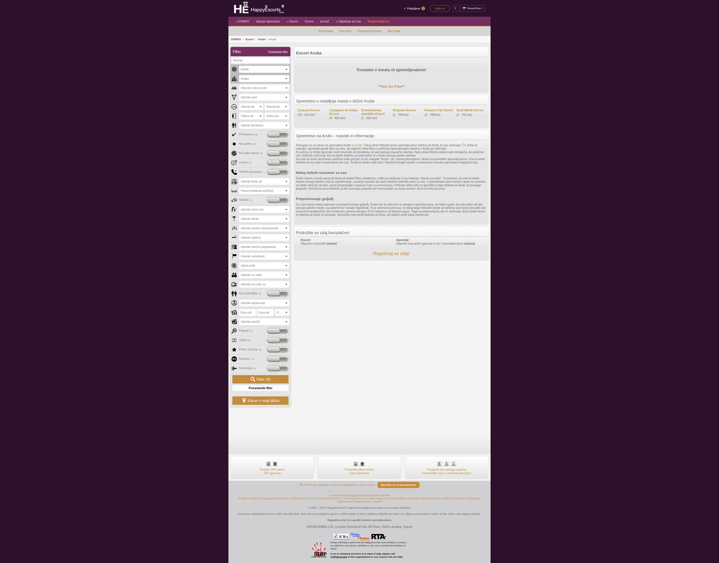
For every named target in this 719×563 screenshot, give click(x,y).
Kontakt (343, 495)
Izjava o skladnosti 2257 (296, 498)
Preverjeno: (248, 134)
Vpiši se (440, 8)
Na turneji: (247, 368)
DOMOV (242, 21)
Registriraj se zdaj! (391, 253)
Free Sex (345, 31)
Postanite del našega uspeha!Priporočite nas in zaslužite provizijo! (446, 471)
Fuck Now (326, 31)
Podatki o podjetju (248, 498)
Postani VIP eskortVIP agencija (272, 471)
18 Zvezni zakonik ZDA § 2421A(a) (333, 498)
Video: (245, 340)
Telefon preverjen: (252, 171)
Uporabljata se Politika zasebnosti (413, 498)
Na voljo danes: (251, 153)
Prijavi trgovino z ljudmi (368, 501)
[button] (264, 69)
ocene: (245, 162)
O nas (332, 495)
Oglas (353, 495)
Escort (292, 21)
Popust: (245, 330)
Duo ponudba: (250, 293)
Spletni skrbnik (381, 495)
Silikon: (245, 199)
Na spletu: (247, 143)
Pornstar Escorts (369, 31)
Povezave (365, 495)
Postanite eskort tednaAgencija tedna (359, 471)
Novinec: (246, 358)
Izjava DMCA (442, 498)
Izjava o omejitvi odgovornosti (373, 498)
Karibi (262, 39)
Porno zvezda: (250, 349)
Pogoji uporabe (271, 498)
